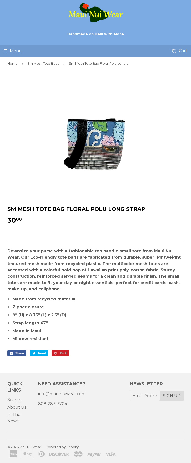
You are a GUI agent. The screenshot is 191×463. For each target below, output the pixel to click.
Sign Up (171, 395)
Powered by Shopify (62, 447)
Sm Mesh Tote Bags (43, 63)
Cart (182, 50)
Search (14, 399)
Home (12, 63)
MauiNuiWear (30, 447)
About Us (16, 407)
